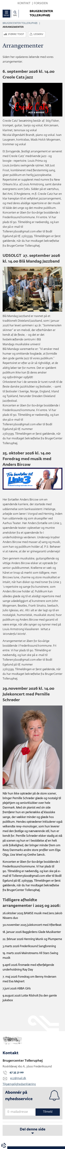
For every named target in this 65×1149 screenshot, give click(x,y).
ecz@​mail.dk (18, 1078)
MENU (6, 15)
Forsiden (41, 3)
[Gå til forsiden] (32, 1040)
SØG (15, 15)
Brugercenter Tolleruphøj (20, 23)
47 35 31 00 (17, 1072)
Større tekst (16, 34)
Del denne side (32, 1129)
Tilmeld (47, 1112)
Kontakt (24, 3)
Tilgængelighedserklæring (19, 1084)
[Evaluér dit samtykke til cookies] (3, 1145)
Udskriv (38, 34)
